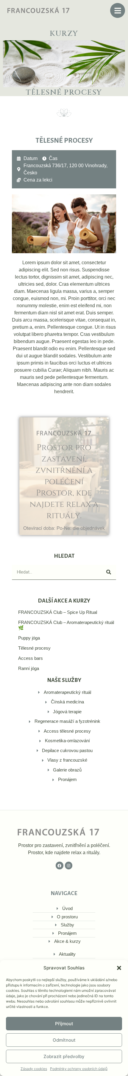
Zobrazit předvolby (64, 1056)
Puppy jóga (29, 637)
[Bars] (117, 10)
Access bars (30, 658)
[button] (119, 968)
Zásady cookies (34, 1068)
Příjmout (64, 1023)
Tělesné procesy (34, 648)
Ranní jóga (28, 668)
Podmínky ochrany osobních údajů (78, 1068)
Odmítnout (64, 1040)
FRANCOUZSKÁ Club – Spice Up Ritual (57, 612)
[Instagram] (69, 865)
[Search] (108, 572)
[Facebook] (59, 865)
